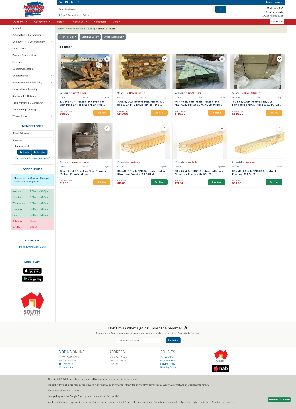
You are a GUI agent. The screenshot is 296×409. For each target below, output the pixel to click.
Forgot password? (41, 158)
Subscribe (173, 340)
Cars (116, 21)
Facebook (67, 363)
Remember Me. (23, 146)
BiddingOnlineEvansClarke (32, 246)
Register (40, 152)
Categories (40, 21)
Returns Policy (167, 363)
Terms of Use (167, 357)
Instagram (67, 367)
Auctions (18, 21)
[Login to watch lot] (107, 59)
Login (25, 152)
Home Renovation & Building (80, 28)
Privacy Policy (167, 360)
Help (60, 21)
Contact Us (36, 178)
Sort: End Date (89, 36)
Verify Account (22, 158)
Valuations (100, 21)
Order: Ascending (113, 36)
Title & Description (70, 15)
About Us (78, 21)
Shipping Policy (168, 367)
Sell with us (277, 21)
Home (61, 28)
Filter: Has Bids (67, 36)
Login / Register (275, 2)
